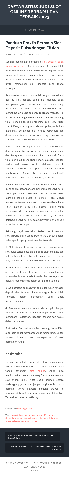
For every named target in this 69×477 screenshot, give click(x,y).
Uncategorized (24, 408)
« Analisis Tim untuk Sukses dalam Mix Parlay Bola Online (30, 436)
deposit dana (17, 415)
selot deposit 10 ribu (41, 415)
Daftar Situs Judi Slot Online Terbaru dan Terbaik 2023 (34, 11)
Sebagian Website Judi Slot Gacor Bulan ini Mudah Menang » (36, 448)
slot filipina (37, 370)
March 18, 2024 (14, 54)
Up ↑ (36, 470)
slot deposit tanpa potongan (33, 418)
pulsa (27, 415)
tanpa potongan (30, 421)
